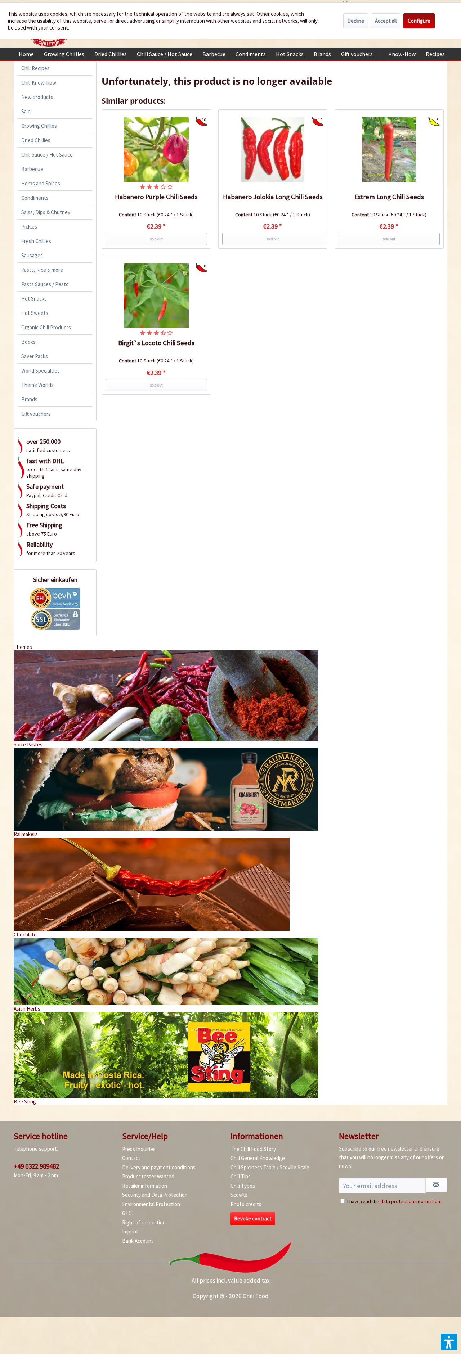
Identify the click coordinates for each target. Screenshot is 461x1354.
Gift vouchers (36, 413)
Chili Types (242, 1185)
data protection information (410, 1201)
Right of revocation (144, 1222)
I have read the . (394, 1201)
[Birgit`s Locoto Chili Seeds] (156, 295)
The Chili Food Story (253, 1149)
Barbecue (32, 169)
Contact (131, 1158)
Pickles (29, 226)
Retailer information (144, 1185)
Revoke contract (253, 1218)
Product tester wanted (148, 1176)
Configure (419, 20)
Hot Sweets (34, 313)
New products (37, 97)
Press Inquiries (139, 1149)
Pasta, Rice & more (42, 269)
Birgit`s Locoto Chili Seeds (156, 343)
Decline (355, 20)
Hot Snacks (34, 298)
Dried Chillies (35, 140)
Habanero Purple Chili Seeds (156, 197)
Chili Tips (240, 1176)
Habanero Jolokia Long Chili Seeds (273, 197)
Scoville (238, 1194)
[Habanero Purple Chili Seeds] (156, 149)
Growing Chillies (39, 125)
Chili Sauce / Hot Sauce (47, 154)
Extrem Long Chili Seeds (389, 197)
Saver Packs (34, 356)
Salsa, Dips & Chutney (45, 212)
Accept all (386, 20)
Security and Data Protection (155, 1194)
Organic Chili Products (46, 327)
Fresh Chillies (36, 241)
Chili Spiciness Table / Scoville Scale (269, 1167)
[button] (449, 1342)
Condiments (35, 197)
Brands (29, 399)
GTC (127, 1213)
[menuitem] (26, 54)
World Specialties (40, 370)
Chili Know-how (38, 82)
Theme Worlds (37, 385)
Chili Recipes (35, 68)
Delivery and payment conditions (159, 1167)
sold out (156, 239)
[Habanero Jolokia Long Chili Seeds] (273, 149)
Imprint (130, 1231)
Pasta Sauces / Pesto (45, 284)
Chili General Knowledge (257, 1158)
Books (28, 341)
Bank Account (137, 1240)
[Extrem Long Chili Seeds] (389, 149)
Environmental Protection (151, 1204)
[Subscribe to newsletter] (436, 1185)
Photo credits (245, 1204)
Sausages (32, 255)
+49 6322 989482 (36, 1166)
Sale (26, 111)
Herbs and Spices (40, 183)
